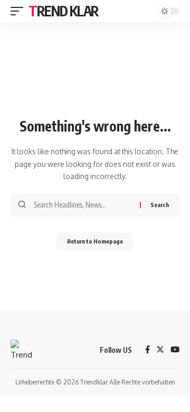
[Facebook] (147, 350)
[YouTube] (174, 350)
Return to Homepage (95, 241)
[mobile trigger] (19, 11)
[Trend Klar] (21, 350)
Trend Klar (63, 11)
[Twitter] (160, 350)
